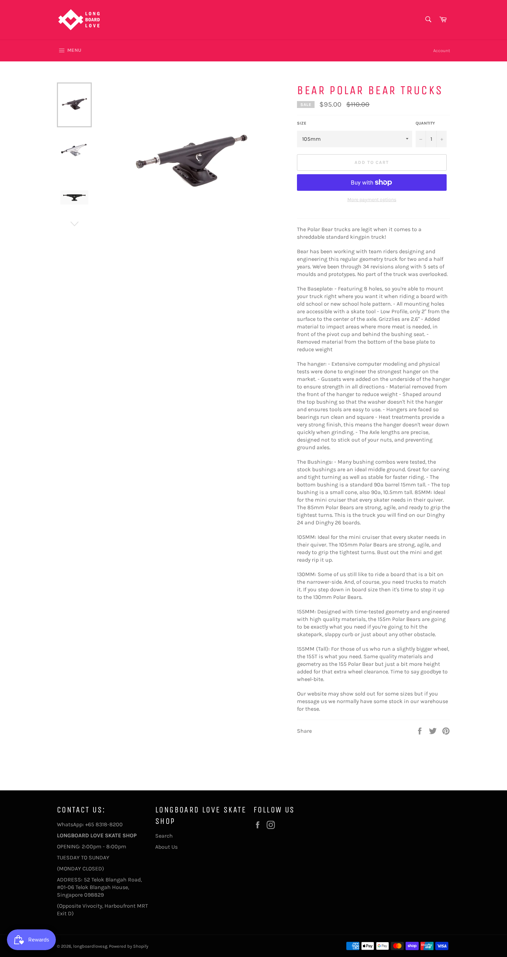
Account (441, 50)
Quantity (425, 123)
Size (301, 123)
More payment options (371, 200)
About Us (166, 846)
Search (164, 835)
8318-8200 (109, 824)
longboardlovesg (90, 946)
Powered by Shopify (128, 946)
